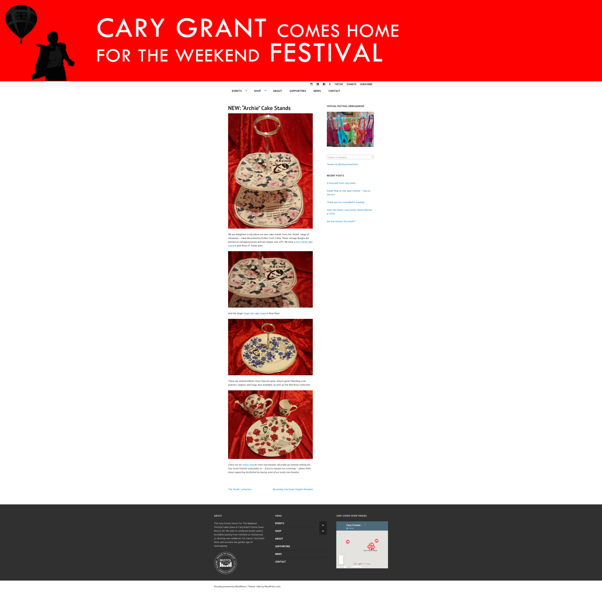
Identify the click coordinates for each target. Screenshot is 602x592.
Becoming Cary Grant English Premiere (293, 489)
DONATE (351, 84)
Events (237, 91)
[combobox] (350, 157)
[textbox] (350, 157)
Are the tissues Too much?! (341, 221)
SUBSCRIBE (366, 84)
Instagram (311, 84)
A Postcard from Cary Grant (341, 183)
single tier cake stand (255, 313)
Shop (257, 91)
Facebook (324, 84)
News (317, 91)
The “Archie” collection (240, 489)
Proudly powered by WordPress (230, 586)
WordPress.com (272, 586)
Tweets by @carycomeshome (342, 164)
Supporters (298, 91)
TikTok (338, 84)
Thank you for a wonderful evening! (345, 202)
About (277, 91)
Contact (334, 91)
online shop (248, 464)
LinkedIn (318, 84)
